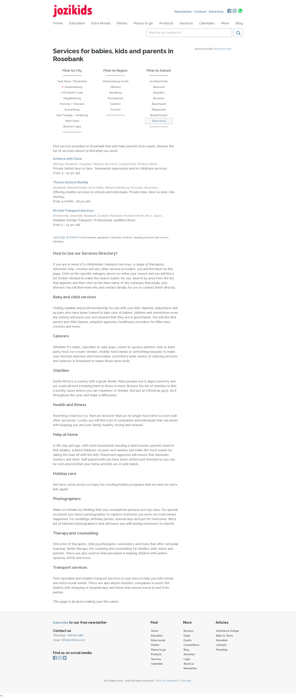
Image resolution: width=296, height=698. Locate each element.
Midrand (115, 87)
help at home (69, 237)
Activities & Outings (227, 631)
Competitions (191, 645)
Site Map (186, 680)
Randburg (115, 92)
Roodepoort (115, 98)
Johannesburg (73, 87)
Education (157, 635)
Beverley (159, 98)
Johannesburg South (115, 81)
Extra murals (158, 640)
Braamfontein (159, 115)
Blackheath (159, 103)
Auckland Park (159, 81)
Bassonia (159, 87)
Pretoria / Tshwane (72, 103)
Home (58, 23)
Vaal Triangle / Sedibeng (72, 115)
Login (187, 659)
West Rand (72, 120)
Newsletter (183, 11)
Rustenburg (72, 109)
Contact (200, 11)
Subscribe (60, 622)
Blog (239, 23)
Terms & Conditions (166, 680)
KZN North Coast (72, 92)
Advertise (216, 11)
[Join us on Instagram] (234, 11)
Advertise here (222, 48)
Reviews (188, 631)
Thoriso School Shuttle (70, 182)
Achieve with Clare (67, 158)
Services (156, 659)
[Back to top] (148, 695)
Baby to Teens (224, 635)
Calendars (207, 23)
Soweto (115, 109)
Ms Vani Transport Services (73, 210)
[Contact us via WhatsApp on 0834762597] (240, 10)
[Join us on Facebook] (229, 11)
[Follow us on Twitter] (64, 658)
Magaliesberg (72, 98)
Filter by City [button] (72, 70)
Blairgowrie (159, 109)
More (225, 23)
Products (156, 654)
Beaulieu (158, 92)
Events (188, 640)
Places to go (158, 649)
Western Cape (72, 126)
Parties (155, 645)
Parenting (221, 649)
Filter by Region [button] (115, 70)
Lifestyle (221, 645)
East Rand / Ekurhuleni (72, 81)
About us (189, 663)
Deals (187, 635)
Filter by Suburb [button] (159, 70)
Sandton (115, 103)
